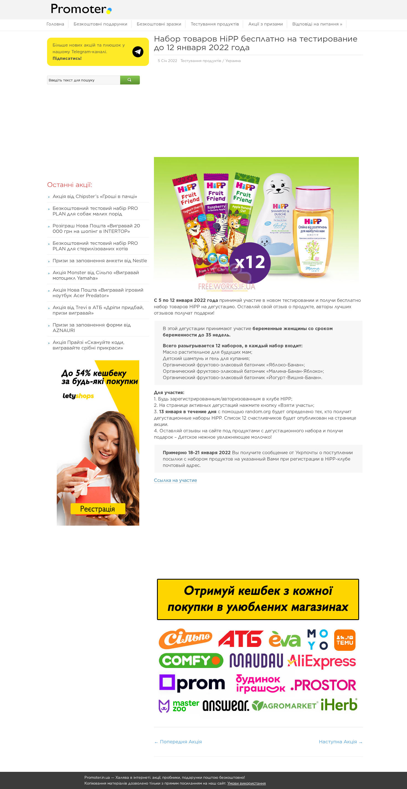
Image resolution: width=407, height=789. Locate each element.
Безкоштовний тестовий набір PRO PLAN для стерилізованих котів (95, 245)
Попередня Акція (178, 741)
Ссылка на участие (175, 480)
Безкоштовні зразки (159, 24)
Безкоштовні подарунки (100, 24)
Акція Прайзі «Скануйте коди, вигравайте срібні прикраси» (88, 345)
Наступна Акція (341, 741)
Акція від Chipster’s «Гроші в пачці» (95, 196)
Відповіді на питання (317, 24)
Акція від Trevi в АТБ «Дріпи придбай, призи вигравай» (98, 310)
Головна (55, 24)
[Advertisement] (258, 111)
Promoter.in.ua (97, 777)
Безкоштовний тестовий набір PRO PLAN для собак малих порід (95, 211)
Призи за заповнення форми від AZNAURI (92, 327)
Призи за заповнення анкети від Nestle (100, 260)
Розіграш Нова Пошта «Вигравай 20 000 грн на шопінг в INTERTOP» (96, 228)
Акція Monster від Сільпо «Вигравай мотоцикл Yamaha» (96, 275)
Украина (233, 61)
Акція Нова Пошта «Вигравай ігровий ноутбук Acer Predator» (98, 292)
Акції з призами (265, 24)
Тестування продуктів (215, 24)
